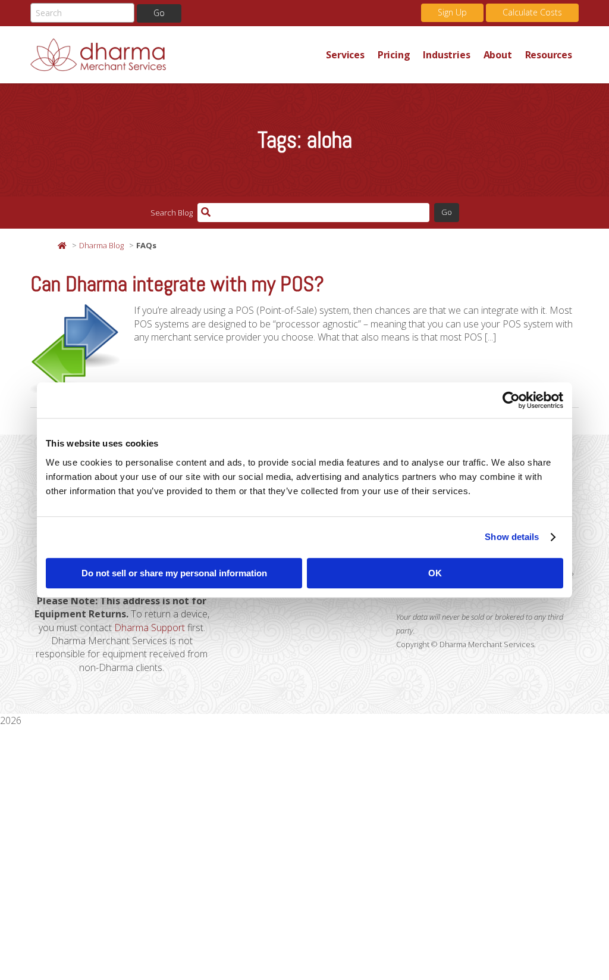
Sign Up (452, 12)
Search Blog (171, 212)
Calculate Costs (532, 12)
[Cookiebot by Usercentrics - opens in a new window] (511, 400)
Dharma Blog (101, 245)
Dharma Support (149, 627)
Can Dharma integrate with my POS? (177, 284)
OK (435, 573)
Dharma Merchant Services (174, 54)
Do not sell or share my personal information (174, 573)
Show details (512, 537)
